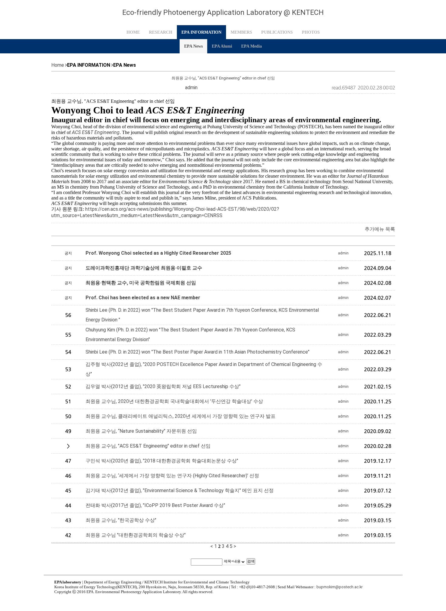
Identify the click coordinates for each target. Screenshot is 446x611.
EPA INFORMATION (201, 32)
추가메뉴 (374, 229)
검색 (251, 561)
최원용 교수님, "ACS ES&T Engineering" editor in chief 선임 (223, 78)
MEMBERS (241, 32)
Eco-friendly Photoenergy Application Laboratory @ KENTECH (223, 12)
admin (191, 87)
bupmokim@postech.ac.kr (339, 587)
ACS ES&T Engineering (96, 132)
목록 (390, 229)
